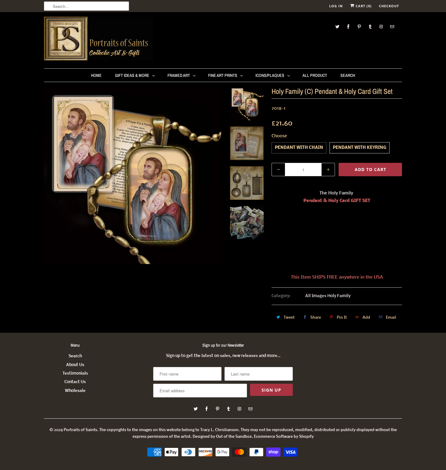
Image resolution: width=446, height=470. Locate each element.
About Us (75, 365)
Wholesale (75, 391)
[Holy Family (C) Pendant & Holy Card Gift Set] (132, 175)
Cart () (363, 6)
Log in (336, 6)
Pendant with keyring (359, 148)
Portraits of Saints (80, 430)
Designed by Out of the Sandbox (222, 437)
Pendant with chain (299, 148)
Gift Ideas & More (132, 75)
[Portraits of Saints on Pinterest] (359, 26)
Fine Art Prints (222, 75)
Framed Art (178, 75)
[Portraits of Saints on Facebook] (348, 26)
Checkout (389, 6)
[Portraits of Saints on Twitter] (337, 26)
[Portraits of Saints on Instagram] (381, 26)
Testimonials (75, 373)
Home (96, 75)
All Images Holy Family (327, 296)
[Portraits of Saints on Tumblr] (370, 26)
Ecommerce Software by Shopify (284, 437)
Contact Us (75, 382)
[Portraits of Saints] (98, 39)
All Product (314, 75)
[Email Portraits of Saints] (392, 26)
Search (347, 75)
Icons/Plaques (269, 75)
